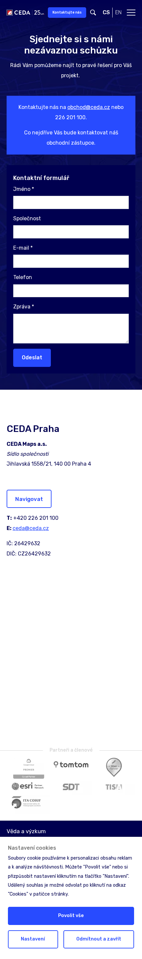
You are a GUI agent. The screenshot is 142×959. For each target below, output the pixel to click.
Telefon (22, 277)
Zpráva (23, 306)
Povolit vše (71, 915)
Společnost (27, 218)
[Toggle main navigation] (131, 12)
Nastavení (33, 939)
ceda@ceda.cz (31, 528)
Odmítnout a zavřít (98, 939)
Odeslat (32, 357)
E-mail (23, 248)
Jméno (23, 189)
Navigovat (29, 499)
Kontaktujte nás (67, 12)
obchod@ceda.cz (88, 107)
